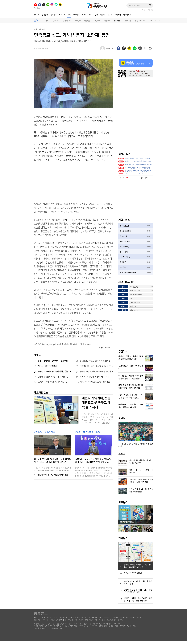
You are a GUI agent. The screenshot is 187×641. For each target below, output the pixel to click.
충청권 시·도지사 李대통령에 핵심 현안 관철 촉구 (54, 371)
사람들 (109, 14)
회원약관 (71, 617)
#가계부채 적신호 (49, 432)
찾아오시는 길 (63, 617)
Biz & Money (124, 246)
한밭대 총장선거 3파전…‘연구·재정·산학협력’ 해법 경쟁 (54, 376)
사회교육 (62, 14)
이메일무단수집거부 (95, 617)
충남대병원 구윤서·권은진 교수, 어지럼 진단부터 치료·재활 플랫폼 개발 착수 (96, 361)
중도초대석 (124, 251)
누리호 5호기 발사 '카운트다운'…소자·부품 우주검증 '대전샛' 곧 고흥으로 (96, 376)
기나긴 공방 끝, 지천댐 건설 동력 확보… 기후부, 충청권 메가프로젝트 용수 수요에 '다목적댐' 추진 (139, 166)
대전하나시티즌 (125, 257)
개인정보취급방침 (82, 617)
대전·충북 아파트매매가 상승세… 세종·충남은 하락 (130, 405)
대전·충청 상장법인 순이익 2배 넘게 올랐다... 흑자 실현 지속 (130, 386)
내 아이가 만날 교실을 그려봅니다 (135, 162)
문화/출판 (77, 21)
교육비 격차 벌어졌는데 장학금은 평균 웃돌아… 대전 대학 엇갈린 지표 (139, 169)
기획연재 (118, 14)
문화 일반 (117, 21)
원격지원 (120, 620)
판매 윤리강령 (89, 620)
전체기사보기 (144, 178)
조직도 (55, 617)
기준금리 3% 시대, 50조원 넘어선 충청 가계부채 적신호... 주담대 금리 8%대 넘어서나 (130, 396)
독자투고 (115, 617)
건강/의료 (97, 21)
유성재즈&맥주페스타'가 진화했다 (130, 367)
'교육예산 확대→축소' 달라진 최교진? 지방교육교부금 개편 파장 (54, 381)
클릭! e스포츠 (124, 225)
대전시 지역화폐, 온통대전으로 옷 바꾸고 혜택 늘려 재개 (96, 402)
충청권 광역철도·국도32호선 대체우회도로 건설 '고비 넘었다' (54, 361)
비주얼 (102, 14)
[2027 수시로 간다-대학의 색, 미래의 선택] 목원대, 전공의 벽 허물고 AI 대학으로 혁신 (139, 172)
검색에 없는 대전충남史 (128, 272)
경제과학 (53, 14)
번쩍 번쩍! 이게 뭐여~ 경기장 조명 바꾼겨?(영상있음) (141, 490)
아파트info (123, 236)
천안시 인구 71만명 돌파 (47, 366)
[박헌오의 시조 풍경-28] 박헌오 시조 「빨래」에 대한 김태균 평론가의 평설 (139, 159)
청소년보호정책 (111, 620)
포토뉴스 (122, 502)
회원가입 (150, 10)
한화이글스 (124, 262)
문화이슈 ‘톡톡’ (125, 241)
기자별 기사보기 (46, 617)
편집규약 (45, 620)
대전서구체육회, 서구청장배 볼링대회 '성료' (141, 470)
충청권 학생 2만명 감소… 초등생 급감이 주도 (96, 371)
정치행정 (45, 14)
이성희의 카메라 (125, 231)
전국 (90, 14)
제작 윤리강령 (68, 620)
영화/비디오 (67, 21)
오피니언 (76, 14)
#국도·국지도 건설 (87, 432)
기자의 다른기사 (106, 347)
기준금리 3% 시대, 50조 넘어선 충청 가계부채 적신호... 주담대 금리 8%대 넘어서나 (52, 460)
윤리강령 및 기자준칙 (56, 620)
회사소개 (36, 617)
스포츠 (84, 14)
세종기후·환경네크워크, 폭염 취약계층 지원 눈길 (96, 381)
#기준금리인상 (38, 432)
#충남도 (77, 432)
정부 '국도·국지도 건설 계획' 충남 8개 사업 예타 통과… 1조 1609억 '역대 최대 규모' (93, 460)
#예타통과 (98, 432)
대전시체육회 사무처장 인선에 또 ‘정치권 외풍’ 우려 (141, 461)
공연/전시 (56, 21)
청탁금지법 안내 (100, 620)
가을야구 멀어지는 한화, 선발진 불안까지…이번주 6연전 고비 (141, 480)
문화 (69, 14)
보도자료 (45, 21)
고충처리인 (37, 620)
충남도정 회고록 (140, 21)
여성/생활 (87, 21)
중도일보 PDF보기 (135, 617)
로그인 (143, 10)
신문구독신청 (107, 617)
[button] (155, 21)
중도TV (36, 14)
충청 (96, 14)
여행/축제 (107, 21)
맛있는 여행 (127, 21)
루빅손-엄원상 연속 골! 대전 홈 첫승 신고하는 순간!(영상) (135, 445)
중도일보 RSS (124, 617)
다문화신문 (127, 14)
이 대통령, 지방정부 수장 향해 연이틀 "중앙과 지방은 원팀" (130, 376)
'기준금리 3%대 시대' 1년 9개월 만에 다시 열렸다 (52, 474)
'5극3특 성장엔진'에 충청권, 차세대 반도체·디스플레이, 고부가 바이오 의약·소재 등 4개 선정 (96, 366)
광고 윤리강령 (79, 620)
